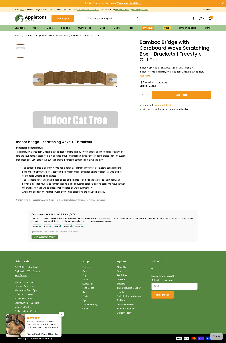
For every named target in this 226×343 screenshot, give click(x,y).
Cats (36, 27)
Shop (85, 261)
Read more (145, 75)
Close (222, 3)
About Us (121, 267)
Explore (121, 261)
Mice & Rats (88, 288)
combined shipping (164, 105)
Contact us (206, 9)
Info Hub (121, 279)
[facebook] (152, 268)
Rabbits (65, 27)
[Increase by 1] (149, 92)
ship (22, 9)
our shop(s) (162, 82)
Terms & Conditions (126, 308)
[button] (116, 86)
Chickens (20, 27)
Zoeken (137, 18)
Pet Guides (122, 275)
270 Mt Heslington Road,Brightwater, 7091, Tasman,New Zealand (27, 271)
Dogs (50, 27)
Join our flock (162, 294)
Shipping (121, 283)
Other (208, 27)
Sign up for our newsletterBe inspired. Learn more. (163, 278)
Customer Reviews (125, 304)
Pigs (131, 27)
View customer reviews (45, 236)
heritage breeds (122, 9)
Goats (117, 27)
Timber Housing (187, 27)
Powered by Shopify (42, 338)
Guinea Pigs (84, 27)
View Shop (61, 18)
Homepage (19, 35)
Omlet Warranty (124, 312)
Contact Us (122, 271)
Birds (102, 27)
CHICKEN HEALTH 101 (88, 9)
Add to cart (181, 94)
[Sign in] (201, 18)
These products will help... (129, 3)
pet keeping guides (139, 9)
